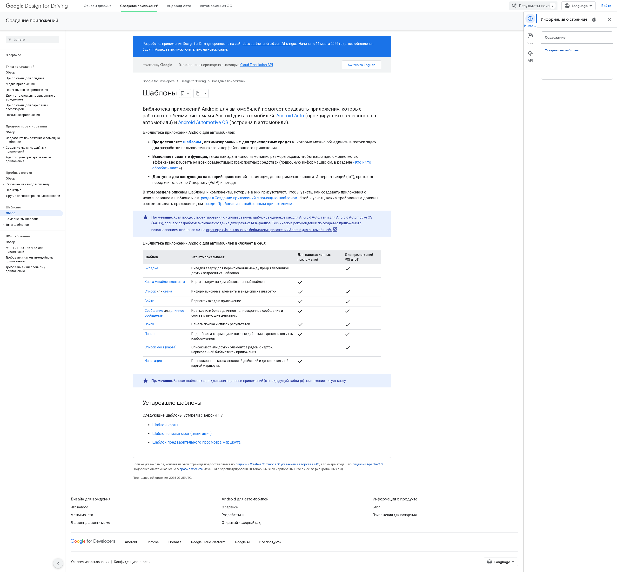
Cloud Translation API (256, 65)
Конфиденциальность (132, 562)
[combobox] (533, 5)
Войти (606, 6)
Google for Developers (158, 81)
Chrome (153, 542)
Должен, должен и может (91, 523)
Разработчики (233, 515)
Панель (150, 334)
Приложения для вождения (395, 515)
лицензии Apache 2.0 (367, 464)
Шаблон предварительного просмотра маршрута (196, 442)
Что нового (79, 507)
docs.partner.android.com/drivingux (270, 44)
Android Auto (290, 116)
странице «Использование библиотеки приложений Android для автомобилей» (269, 230)
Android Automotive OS (203, 122)
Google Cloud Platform (208, 542)
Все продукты (270, 542)
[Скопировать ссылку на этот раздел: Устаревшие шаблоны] (206, 403)
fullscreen (601, 19)
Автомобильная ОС (216, 6)
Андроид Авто (179, 6)
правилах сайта (191, 469)
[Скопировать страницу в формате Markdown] (198, 93)
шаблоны (192, 142)
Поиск (149, 324)
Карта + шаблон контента (165, 282)
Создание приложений (139, 6)
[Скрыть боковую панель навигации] (58, 563)
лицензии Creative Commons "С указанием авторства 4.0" (277, 464)
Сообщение (154, 311)
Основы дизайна (97, 6)
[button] (31, 140)
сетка (167, 291)
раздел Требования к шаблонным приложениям (248, 203)
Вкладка (151, 268)
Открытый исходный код (241, 523)
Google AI (242, 542)
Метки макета (82, 515)
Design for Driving (46, 6)
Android (131, 542)
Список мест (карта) (160, 347)
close (609, 19)
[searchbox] (32, 39)
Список (150, 291)
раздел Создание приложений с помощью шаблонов (249, 198)
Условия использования (90, 562)
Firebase (174, 542)
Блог (376, 507)
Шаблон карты (165, 425)
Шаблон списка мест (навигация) (182, 433)
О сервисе (230, 507)
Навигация (153, 361)
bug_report (594, 19)
